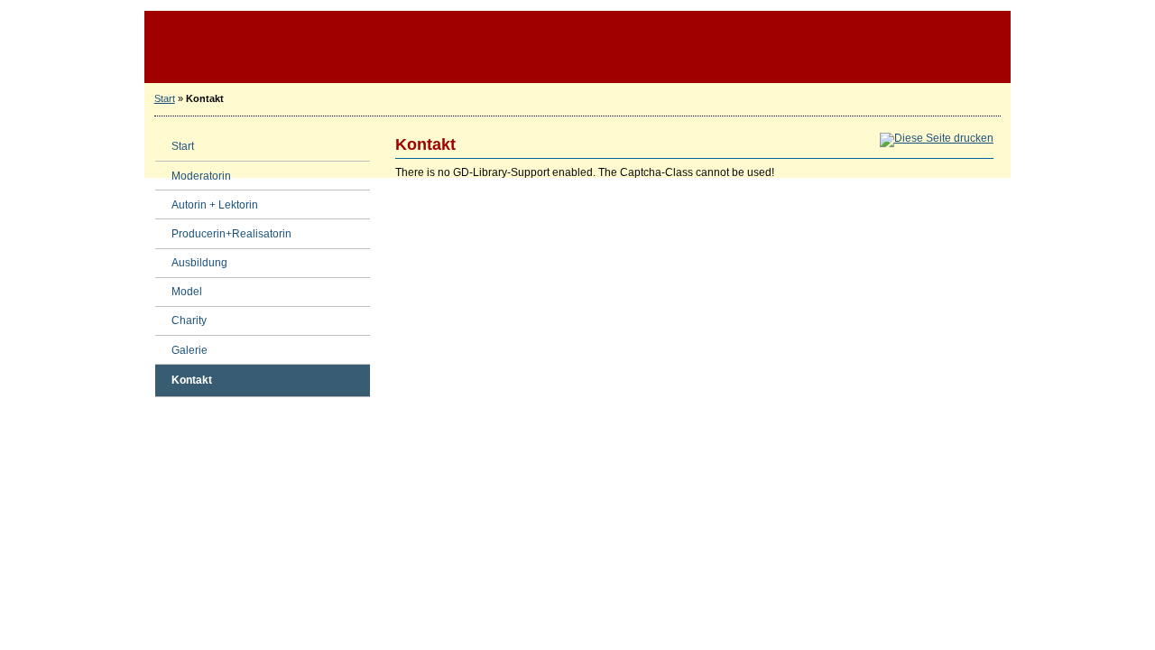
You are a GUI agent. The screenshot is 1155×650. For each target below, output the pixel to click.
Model (178, 288)
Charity (181, 317)
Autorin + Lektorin (206, 200)
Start (164, 98)
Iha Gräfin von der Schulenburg (577, 47)
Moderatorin (193, 172)
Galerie (181, 346)
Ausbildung (191, 259)
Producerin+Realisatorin (223, 229)
